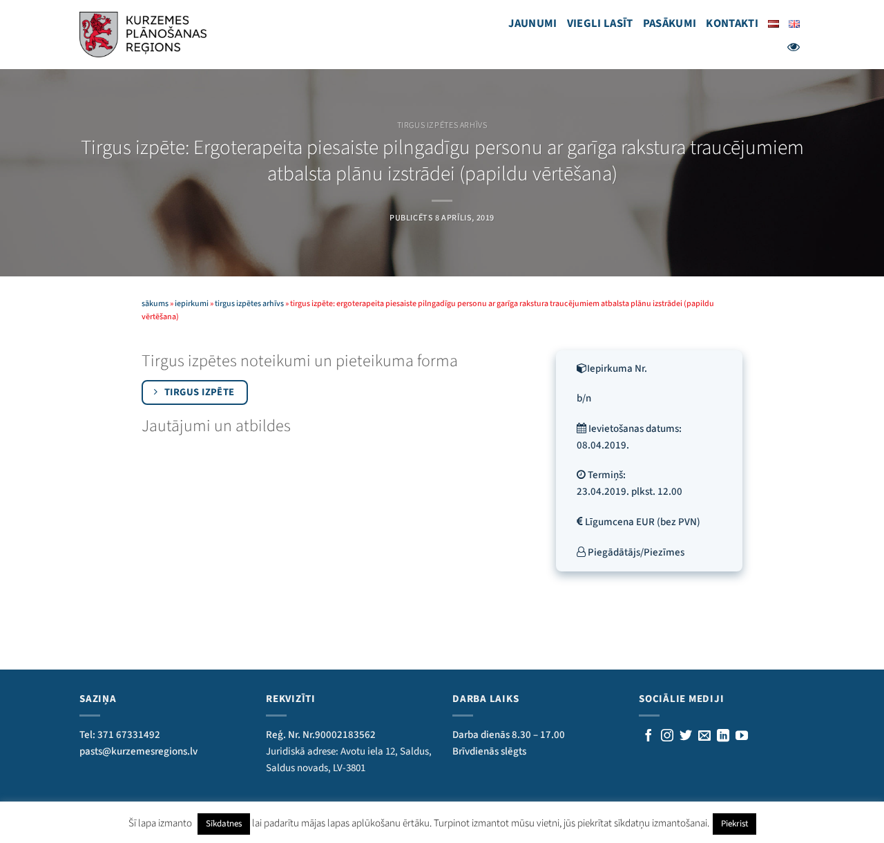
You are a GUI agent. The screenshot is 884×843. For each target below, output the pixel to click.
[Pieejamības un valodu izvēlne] (793, 47)
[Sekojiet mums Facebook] (648, 736)
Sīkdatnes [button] (224, 823)
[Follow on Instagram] (667, 736)
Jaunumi (532, 23)
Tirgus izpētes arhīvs (442, 125)
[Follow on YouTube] (742, 736)
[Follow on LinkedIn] (723, 736)
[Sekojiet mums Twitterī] (686, 736)
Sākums (155, 304)
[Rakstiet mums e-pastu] (704, 736)
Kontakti (732, 23)
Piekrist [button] (734, 823)
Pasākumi (670, 23)
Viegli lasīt (600, 23)
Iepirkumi (192, 304)
